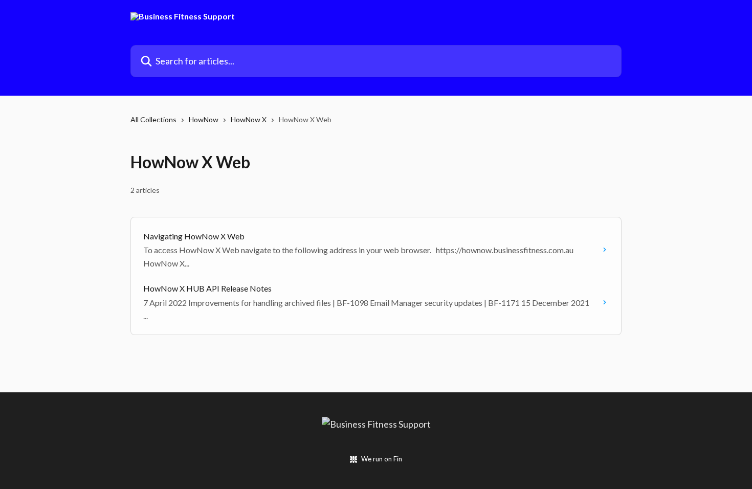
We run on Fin (381, 459)
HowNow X (249, 119)
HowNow (203, 119)
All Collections (153, 119)
